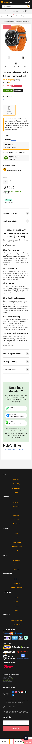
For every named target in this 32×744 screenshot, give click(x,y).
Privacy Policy (16, 483)
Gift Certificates (16, 560)
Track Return (16, 524)
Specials (16, 565)
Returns (21, 449)
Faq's (4, 449)
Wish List (16, 569)
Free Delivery (6, 11)
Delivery (16, 502)
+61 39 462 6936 (10, 707)
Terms (9, 449)
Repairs (16, 538)
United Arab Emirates (16, 620)
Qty (11, 742)
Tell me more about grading (8, 99)
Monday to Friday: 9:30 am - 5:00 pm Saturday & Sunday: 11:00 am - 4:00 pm (17, 712)
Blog (16, 492)
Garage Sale (24, 16)
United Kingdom (16, 624)
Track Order (16, 519)
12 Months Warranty (16, 11)
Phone (16, 597)
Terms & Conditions (16, 488)
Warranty (9, 140)
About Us (16, 479)
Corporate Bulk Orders (16, 546)
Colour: (6, 135)
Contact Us (16, 606)
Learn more (13, 140)
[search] (28, 6)
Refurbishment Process (16, 587)
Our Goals (16, 579)
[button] (11, 80)
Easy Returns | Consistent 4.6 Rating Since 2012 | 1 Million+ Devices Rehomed (16, 22)
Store (16, 601)
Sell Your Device (6, 15)
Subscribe (16, 728)
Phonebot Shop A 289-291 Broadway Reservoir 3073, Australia (17, 702)
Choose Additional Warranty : (14, 153)
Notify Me (18, 86)
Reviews (16, 515)
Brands (16, 533)
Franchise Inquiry (16, 542)
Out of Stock (18, 741)
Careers (16, 610)
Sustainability (16, 583)
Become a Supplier (16, 551)
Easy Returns (25, 11)
